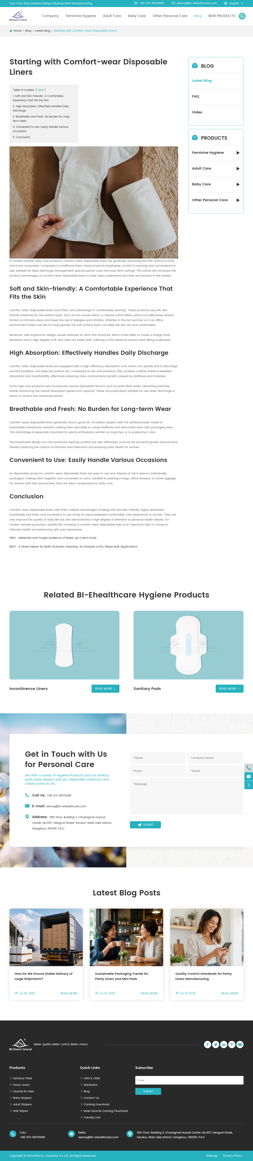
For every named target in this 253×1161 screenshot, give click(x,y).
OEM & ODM (90, 1078)
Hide (41, 90)
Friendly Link (90, 1117)
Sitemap (212, 1156)
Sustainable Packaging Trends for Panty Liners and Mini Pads (121, 976)
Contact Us (89, 1098)
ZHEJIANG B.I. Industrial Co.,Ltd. (48, 1156)
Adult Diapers (20, 1104)
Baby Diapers (20, 1098)
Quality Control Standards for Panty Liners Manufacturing (203, 976)
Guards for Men (21, 1091)
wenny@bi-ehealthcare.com (194, 3)
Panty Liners (19, 1085)
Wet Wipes (18, 1111)
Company (50, 16)
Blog (198, 16)
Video (197, 112)
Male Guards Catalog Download (104, 1111)
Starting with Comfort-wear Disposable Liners (85, 31)
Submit (145, 825)
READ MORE (69, 993)
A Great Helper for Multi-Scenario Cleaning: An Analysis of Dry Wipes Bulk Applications (78, 546)
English (234, 3)
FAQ (195, 96)
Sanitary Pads (20, 1078)
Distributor (89, 1085)
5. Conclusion (21, 137)
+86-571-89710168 (149, 3)
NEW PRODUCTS (221, 16)
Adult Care (112, 16)
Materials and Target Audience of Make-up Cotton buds (57, 538)
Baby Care (137, 16)
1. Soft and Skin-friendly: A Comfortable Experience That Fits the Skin (38, 98)
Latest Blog (42, 31)
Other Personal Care (170, 16)
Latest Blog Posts (126, 893)
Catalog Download (94, 1104)
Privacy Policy (232, 1156)
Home (17, 31)
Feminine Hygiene (81, 16)
